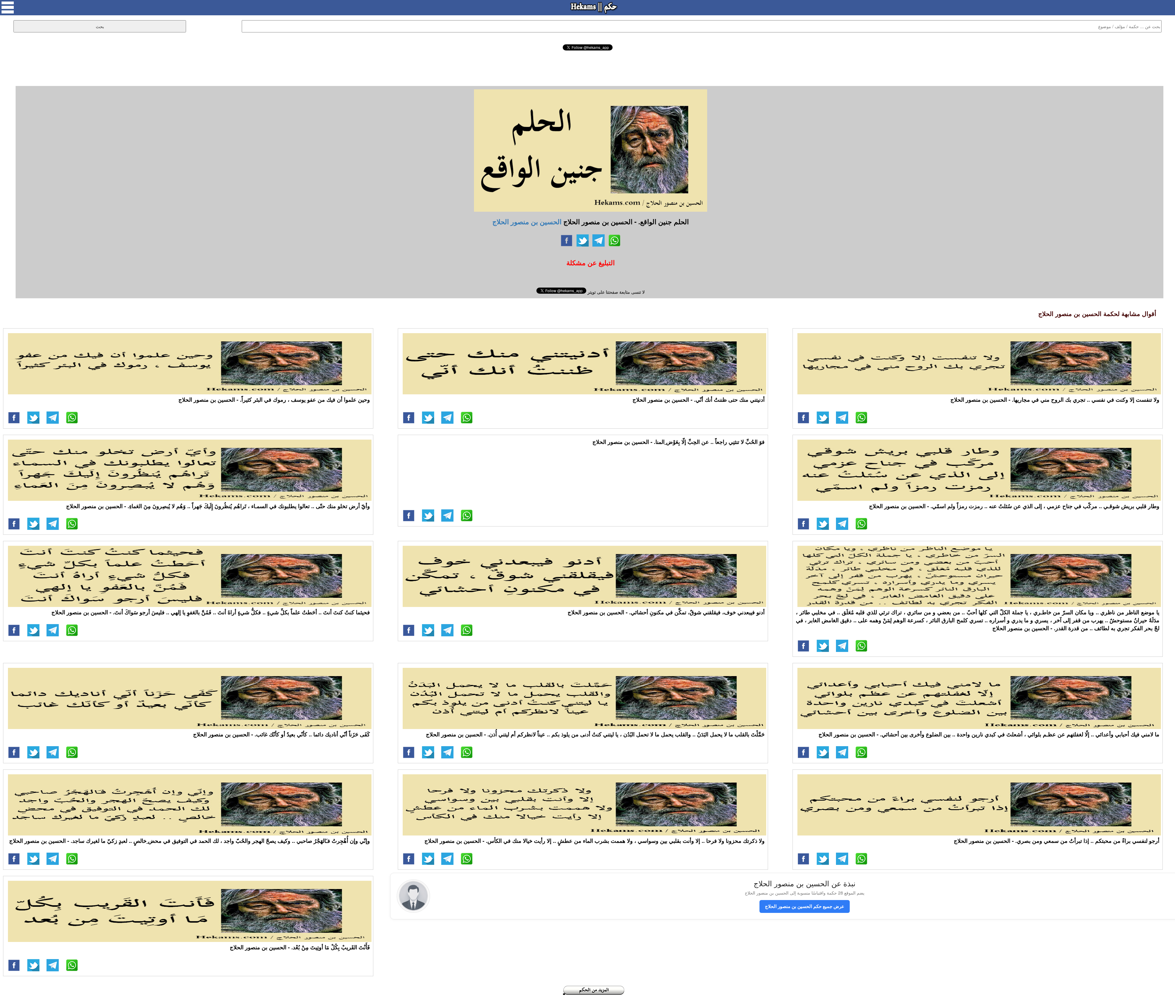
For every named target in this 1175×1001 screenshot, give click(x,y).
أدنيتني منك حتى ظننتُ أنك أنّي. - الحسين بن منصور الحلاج (698, 400)
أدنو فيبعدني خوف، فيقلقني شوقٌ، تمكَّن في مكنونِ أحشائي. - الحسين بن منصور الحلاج (666, 612)
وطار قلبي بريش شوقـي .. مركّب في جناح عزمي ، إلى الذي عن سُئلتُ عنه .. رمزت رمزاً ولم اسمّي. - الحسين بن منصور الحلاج (1014, 506)
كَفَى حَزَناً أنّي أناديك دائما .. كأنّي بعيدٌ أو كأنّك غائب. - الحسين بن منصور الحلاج (281, 734)
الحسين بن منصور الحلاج (526, 221)
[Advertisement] (587, 67)
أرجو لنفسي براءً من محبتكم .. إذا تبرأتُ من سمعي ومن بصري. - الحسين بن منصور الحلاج (1056, 841)
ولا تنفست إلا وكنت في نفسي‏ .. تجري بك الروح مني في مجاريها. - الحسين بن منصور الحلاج (1054, 400)
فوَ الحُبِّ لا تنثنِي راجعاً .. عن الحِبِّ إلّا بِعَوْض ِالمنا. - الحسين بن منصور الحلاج (678, 442)
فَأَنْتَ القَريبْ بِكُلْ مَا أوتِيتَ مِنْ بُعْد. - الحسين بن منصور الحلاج (300, 947)
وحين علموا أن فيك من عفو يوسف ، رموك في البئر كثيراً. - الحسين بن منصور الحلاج (274, 400)
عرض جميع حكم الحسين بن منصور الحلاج (804, 906)
